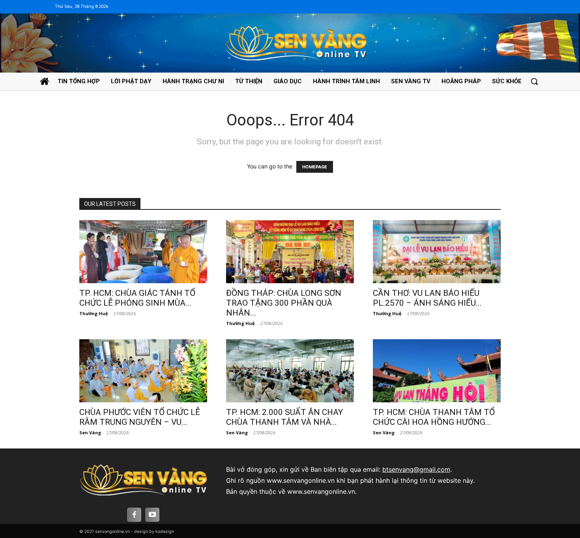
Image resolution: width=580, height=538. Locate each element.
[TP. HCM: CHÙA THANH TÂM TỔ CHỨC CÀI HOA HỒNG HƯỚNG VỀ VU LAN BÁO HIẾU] (437, 370)
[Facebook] (134, 515)
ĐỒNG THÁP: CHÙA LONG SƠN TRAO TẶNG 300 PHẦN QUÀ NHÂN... (283, 303)
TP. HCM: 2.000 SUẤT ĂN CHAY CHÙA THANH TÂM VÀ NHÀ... (284, 417)
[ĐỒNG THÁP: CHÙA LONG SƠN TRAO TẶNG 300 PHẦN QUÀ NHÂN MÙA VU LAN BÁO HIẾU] (290, 251)
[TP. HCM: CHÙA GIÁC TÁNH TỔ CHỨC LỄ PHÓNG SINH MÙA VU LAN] (143, 251)
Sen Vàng (90, 432)
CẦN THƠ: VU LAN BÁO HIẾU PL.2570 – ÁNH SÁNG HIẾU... (427, 298)
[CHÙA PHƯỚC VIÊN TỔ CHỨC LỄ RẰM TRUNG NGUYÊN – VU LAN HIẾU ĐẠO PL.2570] (143, 370)
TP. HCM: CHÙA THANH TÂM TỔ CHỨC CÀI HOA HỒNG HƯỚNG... (434, 417)
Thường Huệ (93, 313)
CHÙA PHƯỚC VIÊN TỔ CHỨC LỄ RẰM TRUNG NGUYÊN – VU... (139, 417)
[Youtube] (152, 515)
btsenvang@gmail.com (416, 469)
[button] (534, 81)
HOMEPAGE (314, 167)
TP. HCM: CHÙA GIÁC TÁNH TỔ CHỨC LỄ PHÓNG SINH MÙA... (137, 298)
